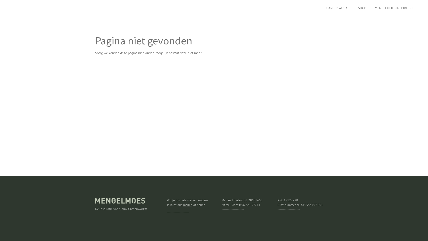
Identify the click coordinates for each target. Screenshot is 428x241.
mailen (187, 205)
